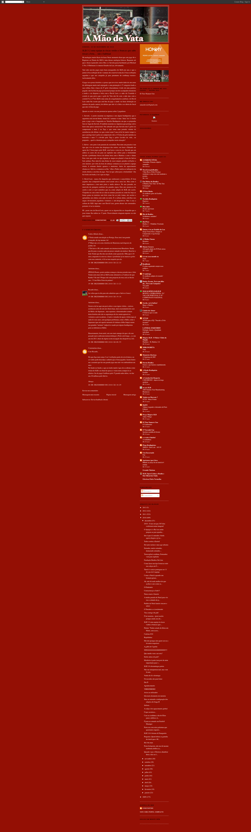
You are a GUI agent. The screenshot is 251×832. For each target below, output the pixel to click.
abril (146, 782)
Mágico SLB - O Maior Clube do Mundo (155, 338)
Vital (144, 349)
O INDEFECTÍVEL (150, 160)
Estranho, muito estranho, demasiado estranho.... (153, 549)
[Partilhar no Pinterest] (131, 220)
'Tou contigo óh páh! (151, 612)
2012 (145, 511)
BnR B (145, 405)
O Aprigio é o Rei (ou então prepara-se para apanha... (154, 530)
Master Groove (148, 246)
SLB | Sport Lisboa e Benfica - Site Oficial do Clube (154, 474)
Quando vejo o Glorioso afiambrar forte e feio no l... (156, 753)
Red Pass (146, 221)
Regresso (145, 201)
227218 (145, 318)
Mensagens (147, 491)
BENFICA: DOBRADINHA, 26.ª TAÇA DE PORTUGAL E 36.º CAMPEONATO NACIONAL (153, 295)
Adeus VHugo (147, 417)
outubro (148, 762)
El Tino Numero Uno (147, 93)
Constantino (92, 348)
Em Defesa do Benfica (151, 181)
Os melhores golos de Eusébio (152, 193)
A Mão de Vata (125, 9)
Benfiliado (146, 264)
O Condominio (147, 424)
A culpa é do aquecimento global (155, 708)
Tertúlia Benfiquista (150, 199)
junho (147, 775)
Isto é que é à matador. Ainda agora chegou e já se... (154, 536)
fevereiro (148, 789)
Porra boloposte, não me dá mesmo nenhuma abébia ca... (156, 747)
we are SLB (147, 387)
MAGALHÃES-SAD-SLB (152, 291)
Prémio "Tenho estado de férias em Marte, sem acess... (156, 629)
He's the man (148, 742)
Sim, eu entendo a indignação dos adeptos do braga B (156, 700)
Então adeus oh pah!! (151, 657)
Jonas (144, 258)
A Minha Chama (149, 239)
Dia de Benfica (148, 214)
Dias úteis (146, 206)
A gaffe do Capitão (150, 646)
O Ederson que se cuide (150, 313)
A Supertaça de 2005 (149, 357)
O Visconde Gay (148, 430)
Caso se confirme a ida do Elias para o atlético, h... (155, 716)
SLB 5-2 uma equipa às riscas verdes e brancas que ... (154, 623)
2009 (145, 797)
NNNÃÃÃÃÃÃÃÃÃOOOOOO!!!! (155, 650)
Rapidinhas (148, 637)
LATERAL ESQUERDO (152, 328)
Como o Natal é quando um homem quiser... (153, 576)
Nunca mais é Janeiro (151, 594)
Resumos (146, 241)
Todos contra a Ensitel (152, 541)
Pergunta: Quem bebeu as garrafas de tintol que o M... (156, 737)
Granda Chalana (149, 470)
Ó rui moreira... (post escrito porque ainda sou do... (154, 617)
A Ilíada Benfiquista (150, 370)
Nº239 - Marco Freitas (150, 399)
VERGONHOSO (149, 689)
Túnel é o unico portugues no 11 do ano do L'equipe (155, 570)
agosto (147, 769)
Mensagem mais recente (90, 394)
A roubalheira (147, 439)
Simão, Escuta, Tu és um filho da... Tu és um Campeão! (153, 282)
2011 (145, 514)
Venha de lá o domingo (152, 675)
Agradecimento (149, 685)
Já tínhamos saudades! (150, 216)
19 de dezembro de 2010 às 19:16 (104, 296)
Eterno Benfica (148, 362)
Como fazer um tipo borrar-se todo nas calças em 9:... (156, 564)
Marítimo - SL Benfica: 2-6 (151, 342)
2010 (145, 517)
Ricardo (91, 289)
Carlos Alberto (93, 234)
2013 (145, 507)
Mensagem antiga (129, 394)
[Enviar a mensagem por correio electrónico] (117, 220)
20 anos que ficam (148, 209)
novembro (148, 758)
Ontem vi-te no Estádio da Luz (154, 229)
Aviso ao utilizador (151, 692)
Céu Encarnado (148, 452)
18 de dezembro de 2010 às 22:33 (104, 262)
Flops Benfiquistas (149, 445)
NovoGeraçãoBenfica (150, 169)
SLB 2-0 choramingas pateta (154, 666)
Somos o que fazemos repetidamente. (154, 365)
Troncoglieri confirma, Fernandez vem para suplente (155, 555)
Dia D (146, 682)
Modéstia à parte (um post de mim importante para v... (156, 661)
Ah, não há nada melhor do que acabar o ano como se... (155, 582)
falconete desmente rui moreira (155, 696)
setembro (148, 765)
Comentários (147, 495)
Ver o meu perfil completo (152, 812)
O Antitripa (147, 274)
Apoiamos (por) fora (150, 460)
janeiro (147, 792)
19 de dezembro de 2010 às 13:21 (104, 283)
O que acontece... (150, 712)
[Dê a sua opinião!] (123, 220)
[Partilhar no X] (126, 220)
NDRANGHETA (149, 347)
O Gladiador (148, 587)
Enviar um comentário (90, 390)
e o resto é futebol (149, 437)
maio (147, 779)
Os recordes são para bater (153, 679)
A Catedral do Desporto (151, 378)
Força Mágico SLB (150, 414)
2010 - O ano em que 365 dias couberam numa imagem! (154, 524)
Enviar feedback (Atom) (99, 399)
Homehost (154, 121)
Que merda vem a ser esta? (153, 653)
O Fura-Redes (148, 191)
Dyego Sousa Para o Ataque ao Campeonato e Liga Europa (152, 232)
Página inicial (111, 394)
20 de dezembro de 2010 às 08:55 (104, 342)
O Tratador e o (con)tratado (153, 609)
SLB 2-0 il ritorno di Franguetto (155, 733)
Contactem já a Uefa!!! (152, 590)
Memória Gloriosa (149, 355)
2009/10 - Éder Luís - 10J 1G (152, 447)
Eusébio (145, 372)
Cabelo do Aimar (149, 310)
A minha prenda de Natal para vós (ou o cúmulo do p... (156, 598)
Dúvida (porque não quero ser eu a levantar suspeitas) (156, 642)
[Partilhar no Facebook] (128, 220)
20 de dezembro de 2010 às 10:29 (104, 385)
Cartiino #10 (148, 634)
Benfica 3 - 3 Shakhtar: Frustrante (153, 224)
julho (147, 772)
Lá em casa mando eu (151, 256)
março (147, 786)
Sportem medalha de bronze (151, 432)
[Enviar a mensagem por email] (121, 220)
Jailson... (147, 705)
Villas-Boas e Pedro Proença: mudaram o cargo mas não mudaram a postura (155, 174)
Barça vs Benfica (148, 305)
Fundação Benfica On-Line (153, 560)
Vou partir (146, 286)
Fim (144, 455)
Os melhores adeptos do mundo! (153, 276)
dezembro (148, 520)
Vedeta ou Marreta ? (150, 397)
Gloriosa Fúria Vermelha (152, 479)
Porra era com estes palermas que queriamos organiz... (155, 728)
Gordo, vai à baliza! (150, 303)
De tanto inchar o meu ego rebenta (156, 545)
